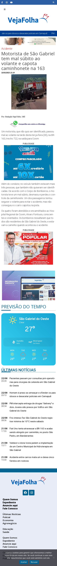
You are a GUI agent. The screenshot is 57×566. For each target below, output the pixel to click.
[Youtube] (11, 2)
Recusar (34, 562)
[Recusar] (53, 557)
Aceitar (24, 562)
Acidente (6, 48)
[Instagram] (7, 2)
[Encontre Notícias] (53, 2)
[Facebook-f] (2, 2)
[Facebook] (25, 492)
